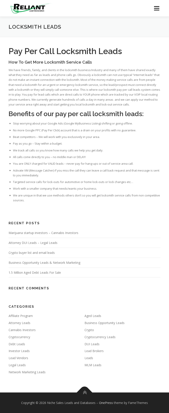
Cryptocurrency (19, 337)
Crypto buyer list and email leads (32, 253)
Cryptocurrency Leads (100, 337)
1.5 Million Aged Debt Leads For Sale (35, 272)
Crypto (89, 330)
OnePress (106, 403)
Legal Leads (17, 365)
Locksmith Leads (89, 51)
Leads (88, 358)
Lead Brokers (94, 351)
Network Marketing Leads (27, 372)
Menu (156, 8)
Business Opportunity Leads (104, 323)
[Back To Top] (84, 392)
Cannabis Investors (22, 330)
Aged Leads (92, 316)
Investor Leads (19, 351)
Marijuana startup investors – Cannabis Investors (43, 233)
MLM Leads (92, 365)
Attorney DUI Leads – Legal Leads (33, 243)
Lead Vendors (18, 358)
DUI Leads (91, 344)
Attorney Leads (19, 323)
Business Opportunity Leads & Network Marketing (44, 262)
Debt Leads (17, 344)
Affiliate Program (21, 316)
